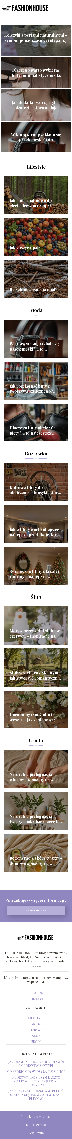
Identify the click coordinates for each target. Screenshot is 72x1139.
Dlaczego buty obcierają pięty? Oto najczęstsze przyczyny (32, 430)
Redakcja (36, 993)
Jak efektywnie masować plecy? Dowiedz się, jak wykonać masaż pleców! (36, 1094)
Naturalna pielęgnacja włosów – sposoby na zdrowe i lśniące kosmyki (34, 777)
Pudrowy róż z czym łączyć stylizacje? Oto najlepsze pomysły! (36, 1081)
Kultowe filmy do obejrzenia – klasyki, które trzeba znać (35, 490)
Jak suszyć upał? (25, 247)
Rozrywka (36, 453)
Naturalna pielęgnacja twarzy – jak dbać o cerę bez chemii (36, 819)
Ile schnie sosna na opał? (33, 289)
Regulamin (36, 1133)
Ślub (36, 597)
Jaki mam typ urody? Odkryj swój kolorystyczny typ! (36, 1064)
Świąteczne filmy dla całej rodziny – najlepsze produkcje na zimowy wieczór (34, 574)
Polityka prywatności (36, 1116)
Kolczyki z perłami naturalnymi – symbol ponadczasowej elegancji (36, 37)
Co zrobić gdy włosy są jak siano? (36, 1071)
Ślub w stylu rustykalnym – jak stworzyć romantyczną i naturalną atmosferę (36, 675)
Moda (36, 310)
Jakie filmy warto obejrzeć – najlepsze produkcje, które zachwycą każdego (36, 532)
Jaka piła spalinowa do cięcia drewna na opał (31, 203)
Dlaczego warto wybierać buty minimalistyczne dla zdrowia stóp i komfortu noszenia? (36, 72)
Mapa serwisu (36, 1125)
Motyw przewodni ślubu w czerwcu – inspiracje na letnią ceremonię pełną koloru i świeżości (35, 633)
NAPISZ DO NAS (36, 910)
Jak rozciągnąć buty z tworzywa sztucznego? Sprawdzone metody (31, 388)
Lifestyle (36, 166)
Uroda (36, 740)
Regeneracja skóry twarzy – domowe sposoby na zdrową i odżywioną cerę (36, 860)
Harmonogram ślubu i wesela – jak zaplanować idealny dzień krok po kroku (33, 717)
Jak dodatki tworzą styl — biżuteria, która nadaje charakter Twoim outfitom (36, 105)
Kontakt (36, 999)
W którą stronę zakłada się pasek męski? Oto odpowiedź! (36, 137)
